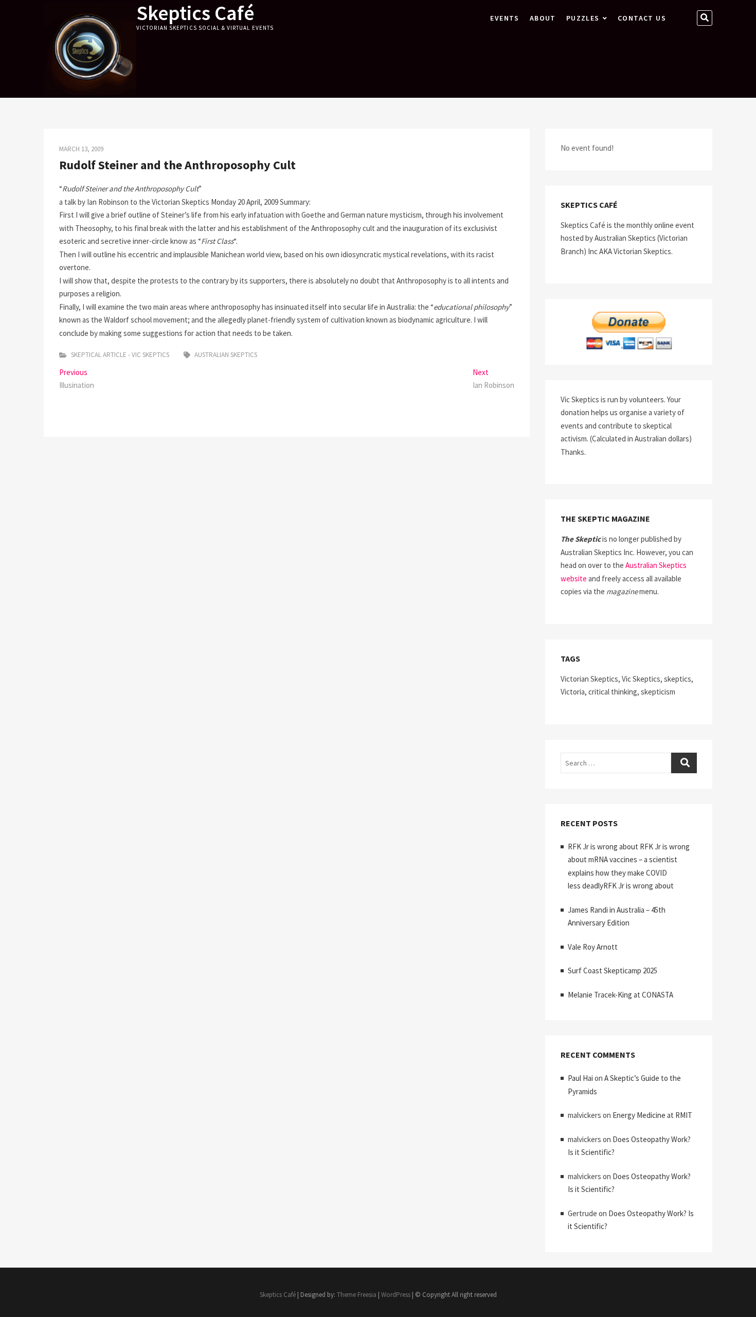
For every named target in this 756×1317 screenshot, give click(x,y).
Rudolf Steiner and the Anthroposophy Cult (177, 165)
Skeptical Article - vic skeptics (120, 354)
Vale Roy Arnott (593, 947)
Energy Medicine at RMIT (652, 1115)
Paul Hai (580, 1078)
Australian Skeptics (225, 354)
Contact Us (642, 18)
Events (504, 18)
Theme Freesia (356, 1294)
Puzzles (583, 18)
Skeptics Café (195, 13)
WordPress (395, 1294)
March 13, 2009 (81, 149)
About (543, 18)
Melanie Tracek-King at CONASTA (620, 995)
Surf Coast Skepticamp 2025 (612, 970)
